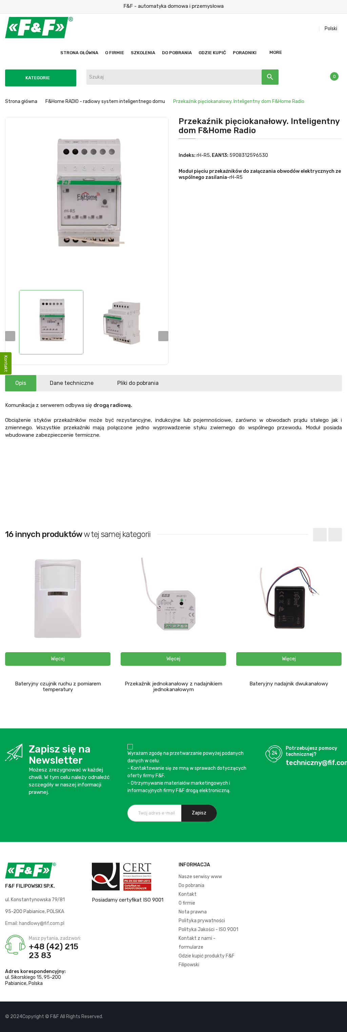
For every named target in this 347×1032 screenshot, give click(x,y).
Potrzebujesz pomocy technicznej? (311, 751)
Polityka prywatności (202, 921)
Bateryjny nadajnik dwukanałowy (288, 684)
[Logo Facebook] (313, 1017)
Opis (20, 383)
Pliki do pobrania (138, 383)
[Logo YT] (325, 1017)
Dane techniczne (72, 383)
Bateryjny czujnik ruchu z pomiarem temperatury (58, 687)
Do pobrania (191, 885)
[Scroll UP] (338, 1023)
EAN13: (220, 155)
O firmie (187, 903)
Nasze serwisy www (200, 877)
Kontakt (188, 894)
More (275, 52)
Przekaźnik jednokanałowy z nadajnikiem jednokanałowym (173, 687)
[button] (57, 659)
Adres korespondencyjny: (35, 971)
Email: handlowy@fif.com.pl (34, 923)
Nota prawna (193, 912)
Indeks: (187, 155)
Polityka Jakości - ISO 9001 (208, 929)
